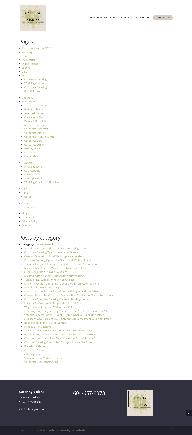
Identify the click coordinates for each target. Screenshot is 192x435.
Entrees (28, 174)
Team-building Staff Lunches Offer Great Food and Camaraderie (61, 264)
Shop (148, 18)
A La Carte (28, 162)
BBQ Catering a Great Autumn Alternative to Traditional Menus (60, 334)
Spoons (26, 67)
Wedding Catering (34, 83)
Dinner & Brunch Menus (38, 121)
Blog (115, 18)
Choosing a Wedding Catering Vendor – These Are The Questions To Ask (66, 311)
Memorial (30, 152)
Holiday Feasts (32, 148)
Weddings (27, 52)
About (123, 18)
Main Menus (29, 101)
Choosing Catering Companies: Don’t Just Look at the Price (58, 342)
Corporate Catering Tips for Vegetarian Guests (51, 252)
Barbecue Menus (34, 109)
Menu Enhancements (36, 125)
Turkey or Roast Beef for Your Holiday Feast (49, 279)
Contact (136, 18)
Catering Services (34, 354)
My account (28, 60)
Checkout (27, 97)
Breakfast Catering (35, 346)
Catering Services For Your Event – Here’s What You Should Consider (64, 315)
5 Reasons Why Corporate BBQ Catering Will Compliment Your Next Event (67, 318)
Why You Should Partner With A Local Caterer (50, 307)
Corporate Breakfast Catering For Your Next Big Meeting (57, 299)
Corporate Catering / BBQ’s (37, 48)
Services (94, 18)
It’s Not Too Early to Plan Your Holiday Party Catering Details (59, 330)
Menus (107, 18)
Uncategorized (44, 244)
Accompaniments (34, 178)
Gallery (28, 196)
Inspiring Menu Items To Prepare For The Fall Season (55, 303)
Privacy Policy (29, 221)
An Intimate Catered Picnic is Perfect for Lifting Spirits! (55, 248)
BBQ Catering (32, 91)
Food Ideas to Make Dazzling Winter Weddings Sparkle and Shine (61, 291)
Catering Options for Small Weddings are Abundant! (54, 256)
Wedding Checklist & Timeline (41, 182)
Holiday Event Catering (37, 326)
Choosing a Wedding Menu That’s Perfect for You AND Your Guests (63, 338)
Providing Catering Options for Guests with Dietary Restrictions (60, 260)
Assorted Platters (34, 113)
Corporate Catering (35, 87)
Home (25, 56)
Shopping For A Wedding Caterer (43, 358)
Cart (24, 71)
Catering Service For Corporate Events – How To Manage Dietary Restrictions (68, 295)
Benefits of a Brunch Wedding (41, 287)
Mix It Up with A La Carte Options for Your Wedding (54, 275)
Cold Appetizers (33, 170)
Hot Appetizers (33, 166)
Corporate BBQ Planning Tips (41, 362)
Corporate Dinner (34, 144)
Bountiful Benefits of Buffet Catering (45, 322)
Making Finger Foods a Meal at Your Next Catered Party (56, 268)
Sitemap (26, 225)
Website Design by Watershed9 (67, 430)
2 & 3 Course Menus (36, 105)
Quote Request (30, 63)
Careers (29, 207)
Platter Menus (32, 156)
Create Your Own (34, 117)
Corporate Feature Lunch (39, 136)
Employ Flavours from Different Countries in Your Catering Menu (62, 283)
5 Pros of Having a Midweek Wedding (45, 272)
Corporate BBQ (33, 140)
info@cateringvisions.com (33, 409)
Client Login (163, 17)
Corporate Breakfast (36, 129)
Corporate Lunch (34, 133)
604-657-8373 (89, 393)
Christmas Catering (35, 79)
